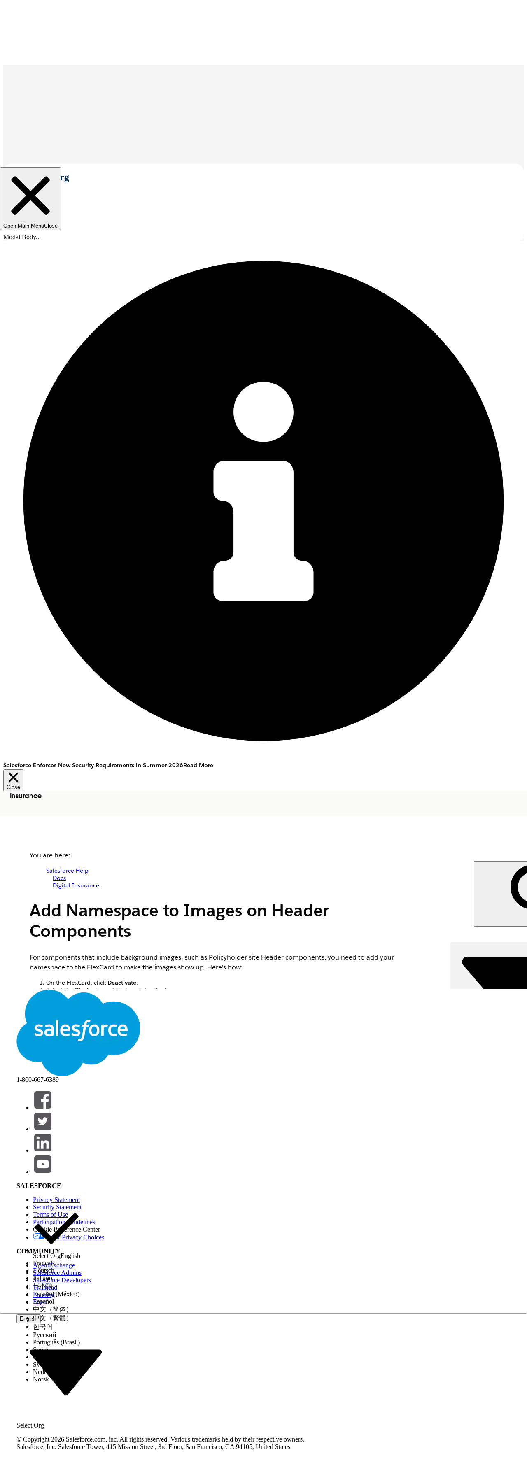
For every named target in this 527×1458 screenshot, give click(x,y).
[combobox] (65, 1371)
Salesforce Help (67, 870)
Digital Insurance (76, 885)
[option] (56, 1232)
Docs (59, 878)
